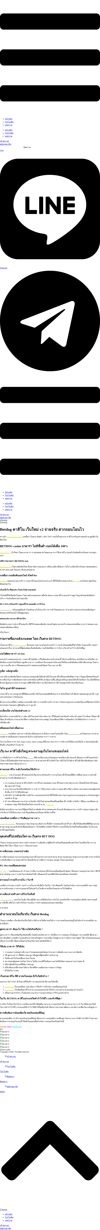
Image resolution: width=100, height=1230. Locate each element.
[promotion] (10, 1066)
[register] (11, 1087)
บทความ (8, 125)
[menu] (50, 114)
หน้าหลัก (8, 119)
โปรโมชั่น (9, 122)
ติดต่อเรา (4, 1082)
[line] (10, 1077)
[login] (10, 1056)
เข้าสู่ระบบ (4, 1061)
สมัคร (2, 1092)
